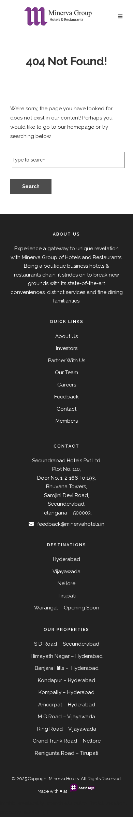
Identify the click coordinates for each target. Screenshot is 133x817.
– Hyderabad (79, 680)
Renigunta (47, 753)
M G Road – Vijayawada (66, 717)
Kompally (50, 692)
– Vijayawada (80, 729)
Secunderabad (81, 644)
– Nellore (89, 741)
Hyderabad (89, 656)
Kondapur (50, 680)
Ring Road (50, 729)
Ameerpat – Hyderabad (66, 705)
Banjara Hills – (52, 668)
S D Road (45, 644)
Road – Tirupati (79, 753)
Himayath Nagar (50, 656)
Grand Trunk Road (55, 741)
